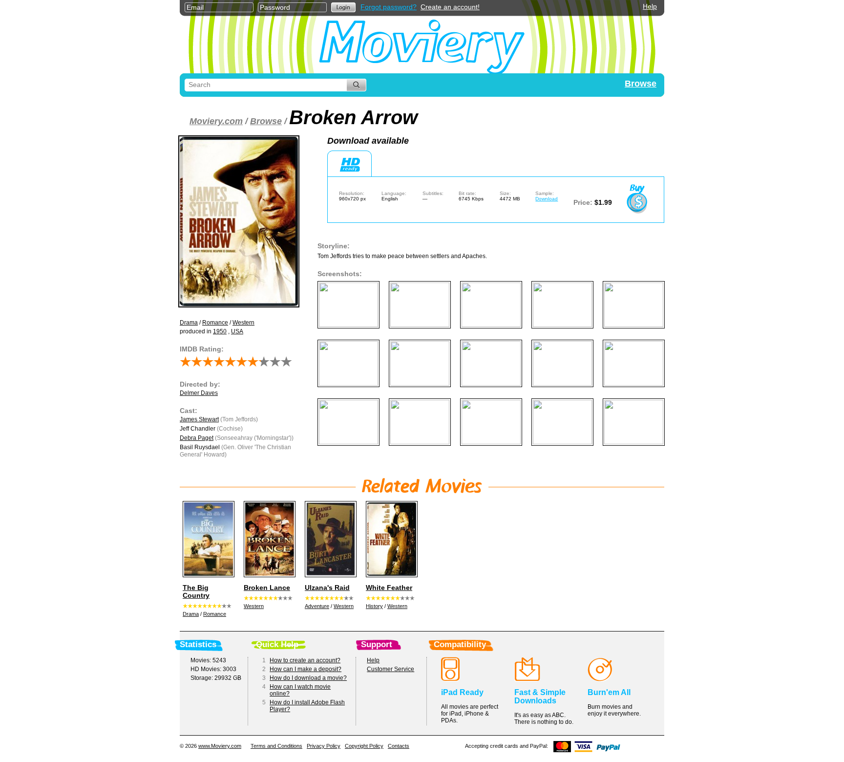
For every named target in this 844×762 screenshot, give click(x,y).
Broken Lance (267, 587)
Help (650, 6)
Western (243, 322)
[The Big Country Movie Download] (207, 539)
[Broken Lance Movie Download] (268, 539)
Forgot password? (388, 7)
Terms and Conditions (276, 746)
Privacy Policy (323, 746)
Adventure (317, 606)
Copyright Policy (364, 746)
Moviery (422, 44)
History (374, 606)
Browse (640, 83)
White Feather (389, 587)
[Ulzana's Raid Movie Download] (329, 539)
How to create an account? (305, 660)
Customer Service (390, 669)
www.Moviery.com (219, 746)
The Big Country (196, 591)
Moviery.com (216, 121)
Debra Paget (196, 438)
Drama (189, 322)
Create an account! (450, 7)
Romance (215, 322)
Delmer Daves (199, 393)
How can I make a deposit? (305, 669)
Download (546, 198)
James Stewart (199, 419)
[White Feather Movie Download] (390, 539)
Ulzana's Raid (327, 587)
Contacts (398, 746)
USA (237, 331)
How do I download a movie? (308, 678)
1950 (220, 331)
